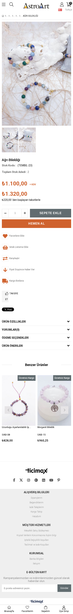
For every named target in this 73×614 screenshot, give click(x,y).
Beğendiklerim (36, 502)
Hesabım (36, 516)
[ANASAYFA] (5, 16)
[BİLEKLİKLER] (12, 16)
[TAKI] (9, 16)
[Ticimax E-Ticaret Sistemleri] (36, 602)
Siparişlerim (36, 498)
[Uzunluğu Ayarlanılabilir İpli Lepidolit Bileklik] (19, 400)
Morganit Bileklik (45, 427)
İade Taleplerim (36, 507)
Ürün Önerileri (12, 345)
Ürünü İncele (25, 409)
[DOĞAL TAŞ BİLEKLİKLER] (16, 16)
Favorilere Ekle (19, 409)
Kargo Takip (36, 512)
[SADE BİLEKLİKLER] (19, 16)
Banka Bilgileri (37, 559)
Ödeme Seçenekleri (15, 337)
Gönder (64, 588)
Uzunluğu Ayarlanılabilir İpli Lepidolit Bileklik (16, 427)
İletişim (36, 563)
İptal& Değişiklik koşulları (36, 540)
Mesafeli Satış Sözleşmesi (36, 531)
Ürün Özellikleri (14, 321)
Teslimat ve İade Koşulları (36, 545)
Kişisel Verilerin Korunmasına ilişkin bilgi (36, 535)
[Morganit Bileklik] (54, 400)
